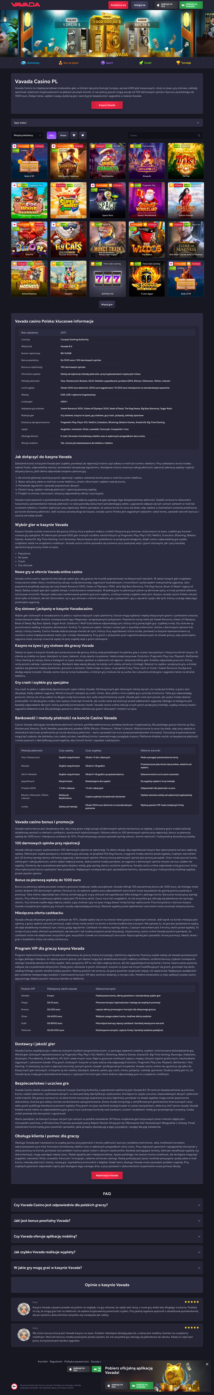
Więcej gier (107, 304)
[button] (4, 33)
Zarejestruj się (118, 5)
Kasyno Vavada (107, 105)
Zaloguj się (139, 5)
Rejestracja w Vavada (107, 1175)
